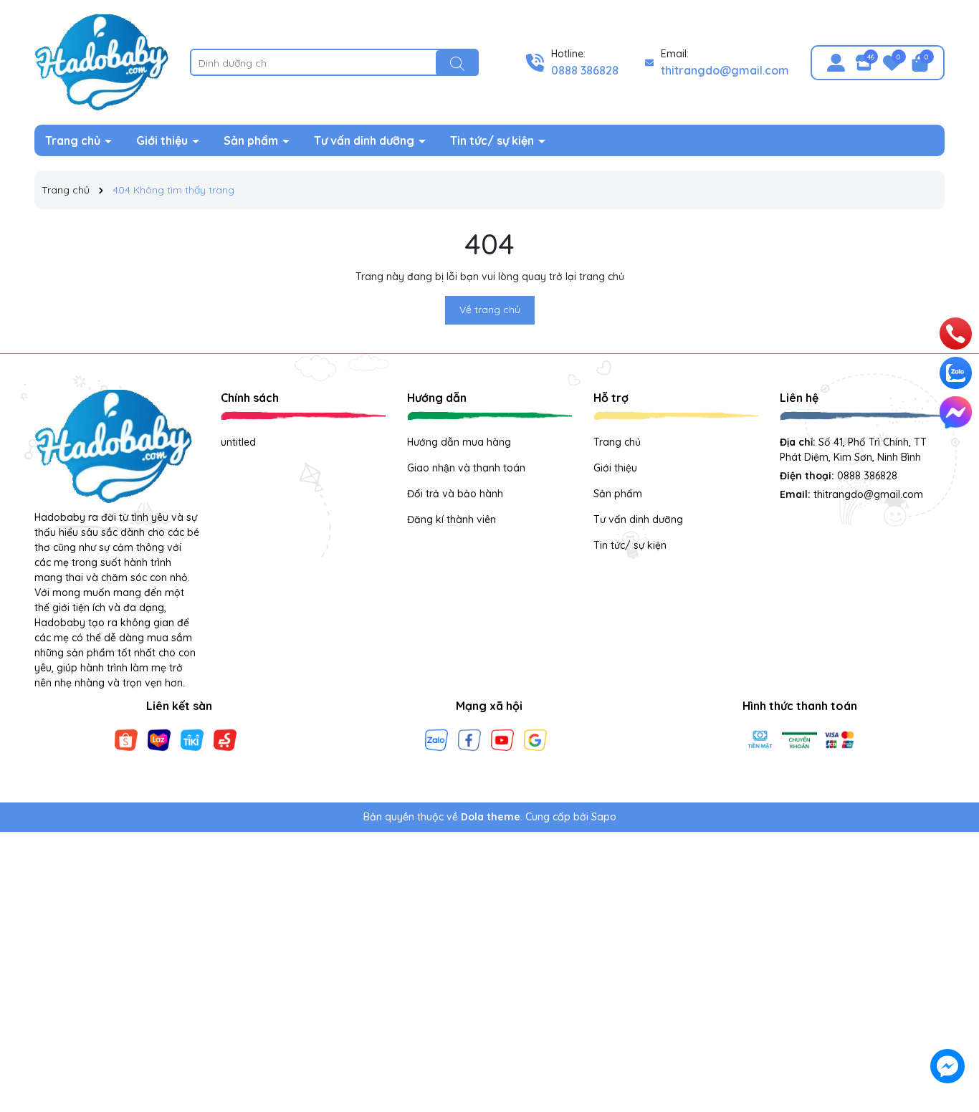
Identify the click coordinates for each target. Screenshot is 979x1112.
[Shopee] (126, 738)
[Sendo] (225, 738)
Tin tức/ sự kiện (493, 140)
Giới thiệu (163, 140)
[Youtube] (502, 738)
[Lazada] (159, 738)
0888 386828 (585, 70)
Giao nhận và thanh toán (466, 467)
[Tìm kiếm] (457, 63)
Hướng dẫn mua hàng (459, 442)
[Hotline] (956, 333)
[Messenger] (956, 412)
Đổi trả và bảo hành (455, 493)
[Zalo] (436, 738)
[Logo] (101, 61)
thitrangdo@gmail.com (725, 70)
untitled (238, 442)
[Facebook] (469, 738)
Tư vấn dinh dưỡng (365, 140)
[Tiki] (192, 738)
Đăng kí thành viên (451, 519)
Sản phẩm (252, 140)
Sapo (603, 816)
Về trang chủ (489, 309)
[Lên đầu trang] (948, 983)
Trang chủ (74, 140)
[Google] (535, 738)
